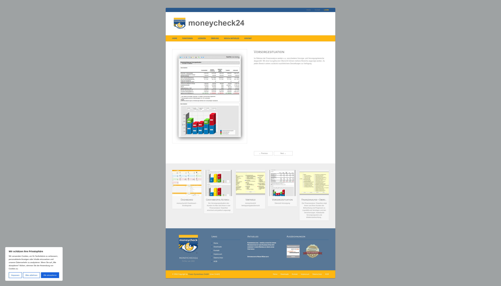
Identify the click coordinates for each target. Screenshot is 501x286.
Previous (263, 153)
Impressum (218, 254)
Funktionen (187, 38)
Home (308, 10)
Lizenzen (202, 38)
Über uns (215, 38)
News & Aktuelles (231, 38)
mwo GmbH (214, 274)
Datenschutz (218, 258)
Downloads (218, 247)
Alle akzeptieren (50, 275)
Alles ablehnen (31, 275)
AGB (215, 261)
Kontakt (317, 10)
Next (283, 153)
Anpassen (15, 275)
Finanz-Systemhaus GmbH (198, 274)
